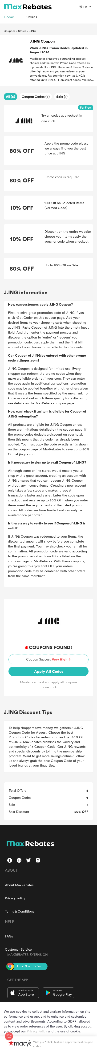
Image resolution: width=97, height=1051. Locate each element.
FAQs (9, 936)
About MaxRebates (19, 885)
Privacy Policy (15, 898)
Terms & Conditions (19, 911)
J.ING (32, 31)
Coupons (9, 31)
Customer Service (18, 949)
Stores (22, 31)
